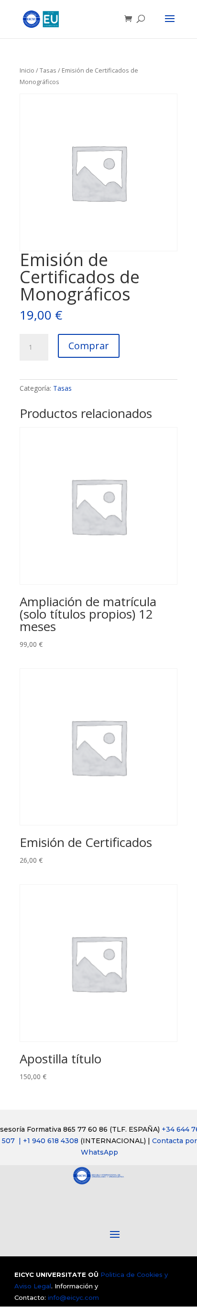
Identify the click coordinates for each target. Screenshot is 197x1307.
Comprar (88, 345)
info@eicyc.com (73, 1297)
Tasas (48, 70)
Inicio (27, 70)
